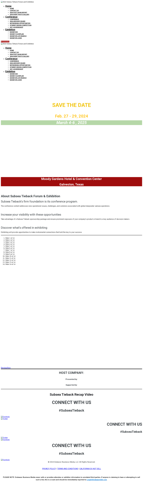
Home (8, 6)
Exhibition (10, 29)
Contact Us (14, 10)
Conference (11, 16)
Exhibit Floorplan (17, 34)
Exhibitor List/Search (18, 36)
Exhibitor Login (16, 38)
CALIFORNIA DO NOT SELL (90, 469)
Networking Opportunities (20, 23)
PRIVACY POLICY (49, 469)
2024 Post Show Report (18, 12)
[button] (5, 42)
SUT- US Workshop (16, 27)
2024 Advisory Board (17, 21)
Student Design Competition (20, 25)
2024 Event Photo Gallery (19, 14)
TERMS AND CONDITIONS (67, 469)
